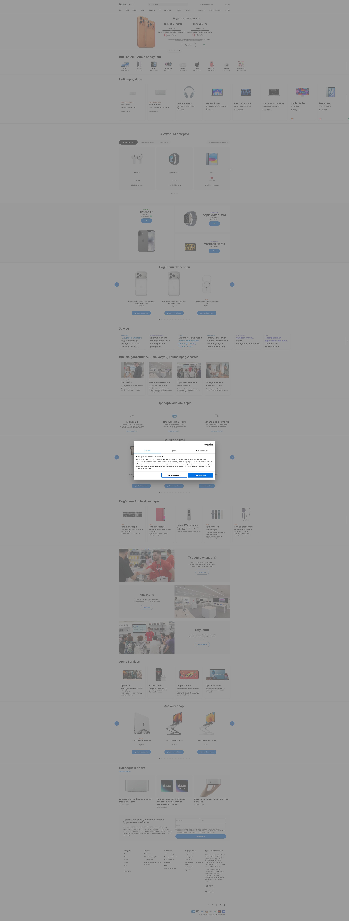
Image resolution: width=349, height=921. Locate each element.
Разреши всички (200, 475)
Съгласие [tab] (147, 451)
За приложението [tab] (202, 451)
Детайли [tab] (174, 451)
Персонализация (173, 475)
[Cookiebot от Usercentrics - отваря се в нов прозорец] (205, 444)
